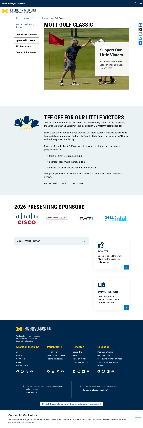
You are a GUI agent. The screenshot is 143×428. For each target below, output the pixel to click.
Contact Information (26, 52)
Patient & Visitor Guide (56, 355)
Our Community (103, 355)
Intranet (100, 366)
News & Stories (22, 366)
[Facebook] (140, 25)
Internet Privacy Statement (24, 422)
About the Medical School (107, 362)
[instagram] (22, 371)
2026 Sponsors (23, 46)
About (18, 352)
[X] (140, 29)
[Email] (140, 34)
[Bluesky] (140, 38)
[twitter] (27, 371)
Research (78, 347)
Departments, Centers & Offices (109, 359)
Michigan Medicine (27, 347)
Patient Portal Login (55, 359)
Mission (19, 355)
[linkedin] (83, 371)
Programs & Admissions (106, 352)
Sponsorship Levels (25, 40)
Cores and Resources (81, 362)
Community (20, 359)
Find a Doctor (52, 352)
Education (103, 347)
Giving (18, 362)
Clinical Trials (78, 352)
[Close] (138, 414)
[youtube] (31, 371)
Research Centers (79, 359)
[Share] (140, 43)
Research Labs (78, 355)
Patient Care (54, 347)
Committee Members (26, 34)
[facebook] (17, 371)
